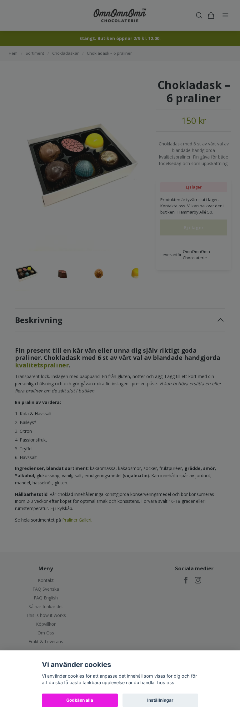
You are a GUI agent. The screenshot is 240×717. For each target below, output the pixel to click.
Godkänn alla (79, 700)
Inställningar (160, 700)
